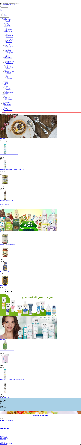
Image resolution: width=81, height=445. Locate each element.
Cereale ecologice (8, 59)
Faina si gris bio (8, 60)
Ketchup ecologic (8, 72)
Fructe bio (5, 45)
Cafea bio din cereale (7, 86)
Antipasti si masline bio (7, 19)
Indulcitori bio (8, 68)
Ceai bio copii (8, 88)
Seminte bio (6, 70)
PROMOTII (4, 112)
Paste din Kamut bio (9, 42)
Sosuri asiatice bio (8, 73)
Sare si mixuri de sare (9, 29)
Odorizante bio (6, 107)
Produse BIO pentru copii (8, 99)
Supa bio (7, 30)
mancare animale (4, 80)
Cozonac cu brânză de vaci (7, 420)
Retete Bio (2, 435)
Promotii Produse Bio (3, 436)
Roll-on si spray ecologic (7, 101)
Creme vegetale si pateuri (9, 63)
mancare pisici (6, 82)
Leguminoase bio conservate (10, 52)
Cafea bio (5, 85)
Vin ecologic (6, 93)
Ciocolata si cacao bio (7, 23)
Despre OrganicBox (3, 439)
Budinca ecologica (8, 66)
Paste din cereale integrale (10, 39)
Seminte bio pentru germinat (8, 110)
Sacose (5, 84)
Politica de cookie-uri (3, 444)
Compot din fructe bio (9, 46)
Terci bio (7, 56)
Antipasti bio (8, 20)
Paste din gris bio (8, 41)
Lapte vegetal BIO (7, 90)
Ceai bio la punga (8, 89)
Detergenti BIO (4, 103)
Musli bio (7, 55)
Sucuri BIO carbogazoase (8, 91)
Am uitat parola (4, 15)
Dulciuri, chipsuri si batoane (8, 31)
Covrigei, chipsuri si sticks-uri (10, 33)
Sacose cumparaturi (5, 83)
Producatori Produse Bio (4, 438)
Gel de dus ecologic (7, 97)
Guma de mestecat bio (9, 35)
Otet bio (7, 76)
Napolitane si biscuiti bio (9, 37)
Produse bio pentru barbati (8, 100)
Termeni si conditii (3, 442)
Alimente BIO (4, 18)
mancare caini (6, 81)
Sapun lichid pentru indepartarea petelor (7, 350)
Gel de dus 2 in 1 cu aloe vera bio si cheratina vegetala (9, 154)
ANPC (1, 441)
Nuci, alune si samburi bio (8, 57)
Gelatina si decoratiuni (9, 67)
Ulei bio (7, 77)
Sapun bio (5, 108)
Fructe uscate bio (8, 47)
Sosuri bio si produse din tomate (9, 71)
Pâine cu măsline (4, 428)
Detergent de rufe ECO (7, 105)
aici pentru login (4, 4)
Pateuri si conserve (7, 62)
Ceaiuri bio (5, 87)
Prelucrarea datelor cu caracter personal (6, 443)
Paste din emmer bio (9, 40)
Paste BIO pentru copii (9, 38)
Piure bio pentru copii (7, 69)
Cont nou (3, 14)
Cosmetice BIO (4, 94)
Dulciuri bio (8, 34)
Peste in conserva (8, 64)
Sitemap (1, 440)
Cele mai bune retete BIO (40, 416)
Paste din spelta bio (9, 43)
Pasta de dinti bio (6, 98)
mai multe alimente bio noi (4, 289)
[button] (1, 138)
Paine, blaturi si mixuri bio (10, 61)
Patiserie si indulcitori (7, 65)
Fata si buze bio (6, 96)
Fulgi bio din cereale (9, 54)
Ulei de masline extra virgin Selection (6, 200)
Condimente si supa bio (7, 26)
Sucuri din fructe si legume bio (8, 92)
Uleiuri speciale (8, 79)
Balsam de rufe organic (7, 104)
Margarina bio (8, 75)
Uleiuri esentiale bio (7, 102)
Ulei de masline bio (9, 78)
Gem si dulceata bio (9, 49)
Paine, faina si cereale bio (8, 58)
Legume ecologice (8, 51)
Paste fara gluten (8, 44)
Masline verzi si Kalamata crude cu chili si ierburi (8, 244)
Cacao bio (7, 24)
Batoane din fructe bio (9, 32)
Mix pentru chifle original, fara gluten (6, 271)
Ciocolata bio (8, 25)
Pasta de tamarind (3, 285)
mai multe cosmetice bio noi (4, 397)
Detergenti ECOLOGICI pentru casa (9, 106)
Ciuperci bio (8, 21)
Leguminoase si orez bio (7, 50)
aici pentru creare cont (11, 4)
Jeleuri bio (7, 36)
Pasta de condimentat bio (9, 22)
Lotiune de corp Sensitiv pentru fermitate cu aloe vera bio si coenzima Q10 (12, 169)
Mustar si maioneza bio (9, 28)
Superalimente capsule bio (8, 111)
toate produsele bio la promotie (4, 204)
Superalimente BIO (5, 109)
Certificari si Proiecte (3, 437)
